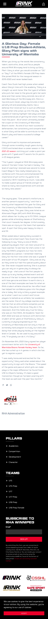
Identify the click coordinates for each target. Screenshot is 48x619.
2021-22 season (9, 151)
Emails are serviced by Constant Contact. (21, 559)
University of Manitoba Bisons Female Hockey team (21, 346)
